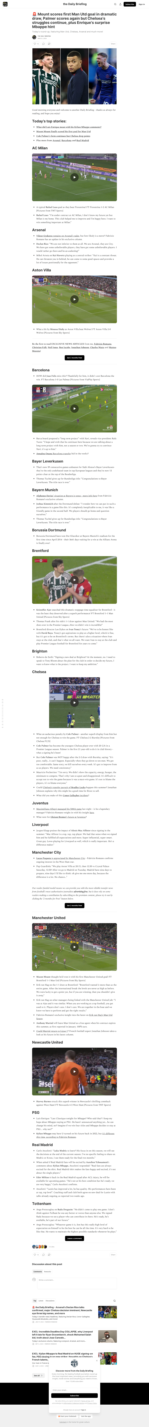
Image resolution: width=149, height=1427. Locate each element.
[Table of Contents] (2, 713)
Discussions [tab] (50, 1301)
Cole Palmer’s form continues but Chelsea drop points (63, 136)
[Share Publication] (120, 4)
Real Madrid (82, 140)
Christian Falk (39, 347)
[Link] (29, 121)
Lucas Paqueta (43, 858)
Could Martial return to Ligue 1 (52, 1031)
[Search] (115, 4)
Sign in (142, 4)
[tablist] (42, 1271)
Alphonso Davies (44, 496)
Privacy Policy (92, 1403)
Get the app (86, 1416)
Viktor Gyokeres (44, 236)
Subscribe (129, 4)
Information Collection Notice (74, 1403)
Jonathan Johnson (80, 347)
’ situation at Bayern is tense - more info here (75, 496)
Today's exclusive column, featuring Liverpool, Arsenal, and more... (59, 1341)
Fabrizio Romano (102, 344)
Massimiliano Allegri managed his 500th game (59, 809)
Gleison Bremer (58, 817)
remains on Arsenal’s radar (65, 236)
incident (83, 795)
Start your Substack (68, 1416)
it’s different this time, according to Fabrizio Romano (75, 1135)
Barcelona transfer (61, 453)
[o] (74, 177)
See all (37, 1375)
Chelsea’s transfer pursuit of (57, 787)
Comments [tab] (38, 1272)
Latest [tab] (41, 1301)
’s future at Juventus (76, 817)
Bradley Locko (78, 787)
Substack (62, 1422)
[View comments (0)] (43, 43)
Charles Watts (97, 347)
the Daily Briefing (44, 36)
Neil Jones (53, 347)
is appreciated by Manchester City (68, 858)
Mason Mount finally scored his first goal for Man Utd (63, 131)
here (92, 812)
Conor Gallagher (71, 795)
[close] (97, 1360)
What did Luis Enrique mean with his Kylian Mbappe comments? (68, 127)
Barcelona (66, 140)
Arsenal (56, 140)
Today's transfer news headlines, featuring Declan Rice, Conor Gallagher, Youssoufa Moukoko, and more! (61, 1317)
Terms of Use (85, 1401)
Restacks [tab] (47, 1272)
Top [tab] (35, 1301)
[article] (74, 1316)
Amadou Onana (44, 453)
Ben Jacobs (64, 347)
